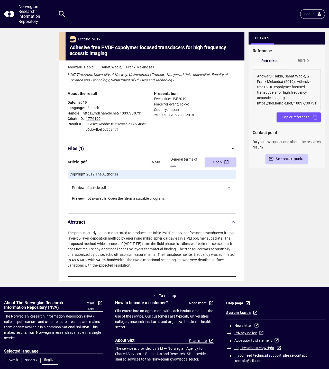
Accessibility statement (253, 340)
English (50, 360)
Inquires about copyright (254, 348)
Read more (90, 306)
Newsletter (243, 325)
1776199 (93, 119)
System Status (238, 313)
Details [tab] (262, 38)
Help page (234, 303)
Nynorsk (31, 360)
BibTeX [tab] (303, 61)
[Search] (62, 14)
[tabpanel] (287, 89)
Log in (309, 14)
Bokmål (12, 360)
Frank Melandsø (139, 67)
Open (217, 162)
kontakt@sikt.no (247, 361)
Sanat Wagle (111, 67)
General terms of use (183, 162)
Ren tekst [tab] (269, 61)
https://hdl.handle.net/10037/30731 (112, 113)
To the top (167, 296)
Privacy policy (245, 333)
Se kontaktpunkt (290, 159)
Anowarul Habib (81, 67)
